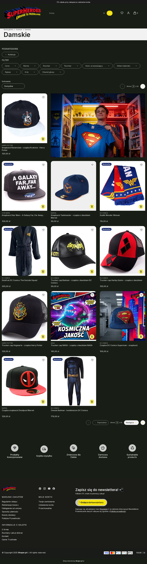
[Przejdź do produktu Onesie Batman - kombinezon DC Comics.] (73, 381)
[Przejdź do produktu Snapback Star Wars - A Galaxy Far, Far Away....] (24, 186)
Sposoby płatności (10, 511)
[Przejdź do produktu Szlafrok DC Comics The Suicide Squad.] (24, 251)
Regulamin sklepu (9, 501)
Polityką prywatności (118, 511)
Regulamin (104, 509)
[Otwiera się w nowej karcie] (40, 488)
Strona (129, 86)
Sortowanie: (6, 81)
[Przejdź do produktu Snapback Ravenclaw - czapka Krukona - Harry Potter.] (24, 118)
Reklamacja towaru (10, 505)
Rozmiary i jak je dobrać (12, 533)
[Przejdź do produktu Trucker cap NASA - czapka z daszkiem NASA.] (73, 316)
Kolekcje (19, 29)
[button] (110, 13)
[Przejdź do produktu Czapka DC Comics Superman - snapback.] (122, 316)
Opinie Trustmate (9, 539)
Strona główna (8, 29)
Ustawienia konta (46, 505)
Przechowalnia (45, 508)
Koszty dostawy (9, 515)
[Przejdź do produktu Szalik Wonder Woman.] (122, 186)
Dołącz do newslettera (92, 502)
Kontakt (5, 536)
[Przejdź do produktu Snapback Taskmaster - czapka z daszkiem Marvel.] (73, 186)
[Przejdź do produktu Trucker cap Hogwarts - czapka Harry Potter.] (24, 316)
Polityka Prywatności (11, 518)
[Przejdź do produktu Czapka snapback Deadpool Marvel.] (24, 381)
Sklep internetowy (73, 561)
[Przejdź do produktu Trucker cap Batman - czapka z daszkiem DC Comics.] (73, 251)
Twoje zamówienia (47, 501)
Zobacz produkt (92, 401)
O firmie (5, 529)
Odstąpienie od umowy (12, 508)
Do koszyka (43, 139)
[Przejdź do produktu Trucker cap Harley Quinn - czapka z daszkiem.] (122, 251)
